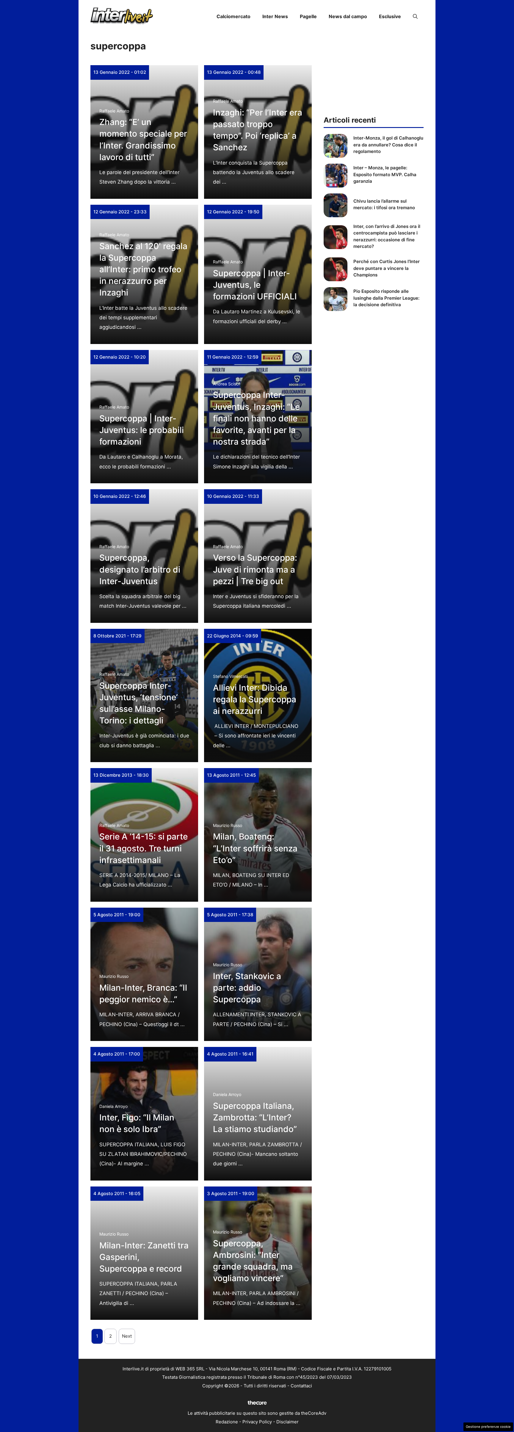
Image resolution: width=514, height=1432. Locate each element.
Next (127, 1336)
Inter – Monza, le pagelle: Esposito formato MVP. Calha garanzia (384, 174)
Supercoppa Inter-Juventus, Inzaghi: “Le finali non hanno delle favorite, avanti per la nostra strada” (256, 418)
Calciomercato (233, 16)
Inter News (275, 16)
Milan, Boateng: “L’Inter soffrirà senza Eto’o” (255, 848)
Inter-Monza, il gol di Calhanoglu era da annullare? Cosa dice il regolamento (388, 144)
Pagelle (308, 16)
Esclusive (390, 16)
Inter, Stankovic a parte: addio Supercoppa (247, 987)
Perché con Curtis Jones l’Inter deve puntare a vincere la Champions (386, 268)
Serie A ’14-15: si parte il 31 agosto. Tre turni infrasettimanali (143, 848)
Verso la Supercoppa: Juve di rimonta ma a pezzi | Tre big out (255, 569)
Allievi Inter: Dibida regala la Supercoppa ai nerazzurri (254, 699)
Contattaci (301, 1386)
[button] (415, 16)
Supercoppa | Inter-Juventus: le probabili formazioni (141, 430)
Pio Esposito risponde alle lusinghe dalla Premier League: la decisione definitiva (386, 297)
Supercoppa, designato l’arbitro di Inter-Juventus (139, 569)
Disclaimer (287, 1422)
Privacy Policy (257, 1422)
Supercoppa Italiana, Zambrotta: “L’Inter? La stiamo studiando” (255, 1117)
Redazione (227, 1422)
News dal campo (348, 16)
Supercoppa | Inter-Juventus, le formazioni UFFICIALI (255, 284)
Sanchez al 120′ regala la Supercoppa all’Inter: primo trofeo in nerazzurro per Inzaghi (143, 269)
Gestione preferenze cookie (488, 1427)
